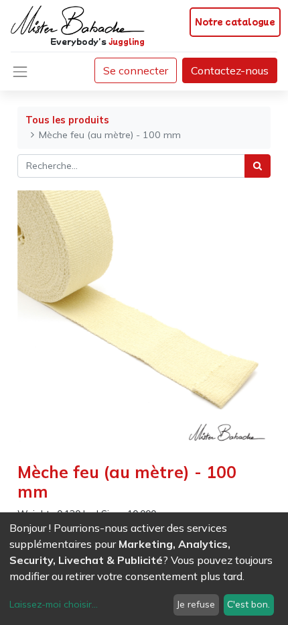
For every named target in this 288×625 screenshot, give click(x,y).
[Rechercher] (257, 166)
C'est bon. (248, 604)
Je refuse (196, 604)
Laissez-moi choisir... (53, 604)
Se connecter (135, 70)
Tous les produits (67, 120)
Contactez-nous (230, 70)
